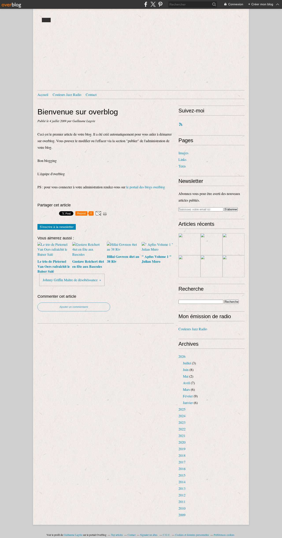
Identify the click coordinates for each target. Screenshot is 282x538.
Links (182, 159)
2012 (182, 495)
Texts (182, 166)
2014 (182, 481)
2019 (182, 448)
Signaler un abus (149, 534)
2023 (182, 422)
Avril (186, 382)
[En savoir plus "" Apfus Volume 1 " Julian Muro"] (189, 266)
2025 (182, 409)
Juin (186, 369)
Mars (186, 389)
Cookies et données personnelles (192, 534)
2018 (182, 455)
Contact (91, 94)
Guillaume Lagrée (73, 534)
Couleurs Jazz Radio (67, 94)
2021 (182, 435)
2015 (182, 475)
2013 (182, 488)
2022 (182, 429)
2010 (182, 508)
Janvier (188, 402)
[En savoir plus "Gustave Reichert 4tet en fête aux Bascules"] (211, 244)
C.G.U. (167, 534)
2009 (182, 514)
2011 (182, 501)
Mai (185, 376)
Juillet (187, 363)
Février (188, 396)
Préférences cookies (224, 534)
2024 (182, 415)
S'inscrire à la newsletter (57, 227)
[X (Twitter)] (153, 4)
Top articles (117, 534)
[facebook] (145, 4)
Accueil (42, 94)
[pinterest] (160, 4)
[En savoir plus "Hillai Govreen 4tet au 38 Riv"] (234, 244)
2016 (182, 468)
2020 (182, 442)
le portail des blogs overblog (145, 187)
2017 (182, 462)
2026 (182, 356)
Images (183, 153)
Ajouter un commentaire (73, 306)
